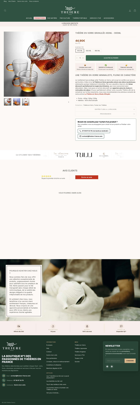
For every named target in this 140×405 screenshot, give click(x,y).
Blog (5, 1)
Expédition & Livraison (106, 109)
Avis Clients (12, 1)
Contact (49, 351)
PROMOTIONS (40, 18)
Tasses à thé (79, 358)
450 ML (79, 51)
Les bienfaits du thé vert (54, 381)
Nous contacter (34, 1)
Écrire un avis (86, 177)
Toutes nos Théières (100, 105)
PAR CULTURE (65, 18)
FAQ (47, 348)
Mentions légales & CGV (54, 368)
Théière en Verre (88, 105)
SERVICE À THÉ (95, 18)
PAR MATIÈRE (52, 18)
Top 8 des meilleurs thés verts (56, 384)
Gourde (77, 361)
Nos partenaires (51, 358)
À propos (49, 345)
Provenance (105, 114)
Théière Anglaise (80, 351)
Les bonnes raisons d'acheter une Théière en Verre (57, 388)
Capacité (79, 47)
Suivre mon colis (22, 1)
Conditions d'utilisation (53, 365)
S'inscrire (130, 360)
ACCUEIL (29, 18)
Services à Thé (79, 355)
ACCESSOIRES (109, 18)
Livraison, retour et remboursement (57, 361)
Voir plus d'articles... (53, 393)
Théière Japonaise (81, 348)
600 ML (88, 51)
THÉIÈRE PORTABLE (80, 18)
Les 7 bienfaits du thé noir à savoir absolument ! (57, 377)
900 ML (97, 51)
